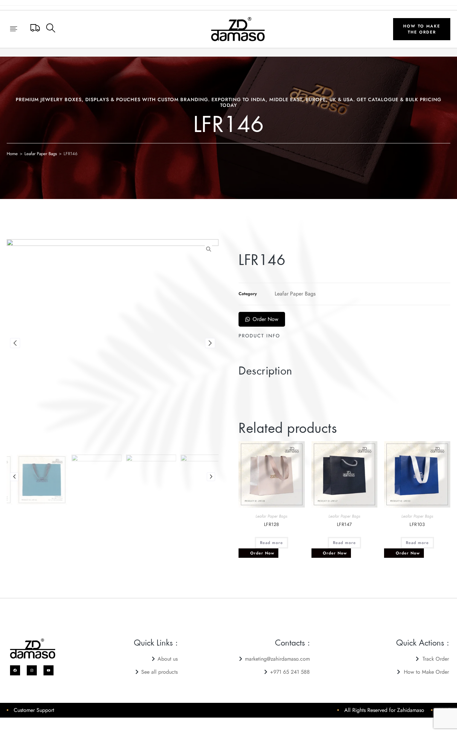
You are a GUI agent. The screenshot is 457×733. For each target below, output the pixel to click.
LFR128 (271, 524)
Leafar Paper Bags (40, 153)
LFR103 (417, 524)
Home (12, 153)
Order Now (265, 319)
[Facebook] (15, 670)
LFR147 (344, 524)
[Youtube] (48, 670)
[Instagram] (32, 670)
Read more (271, 543)
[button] (13, 29)
